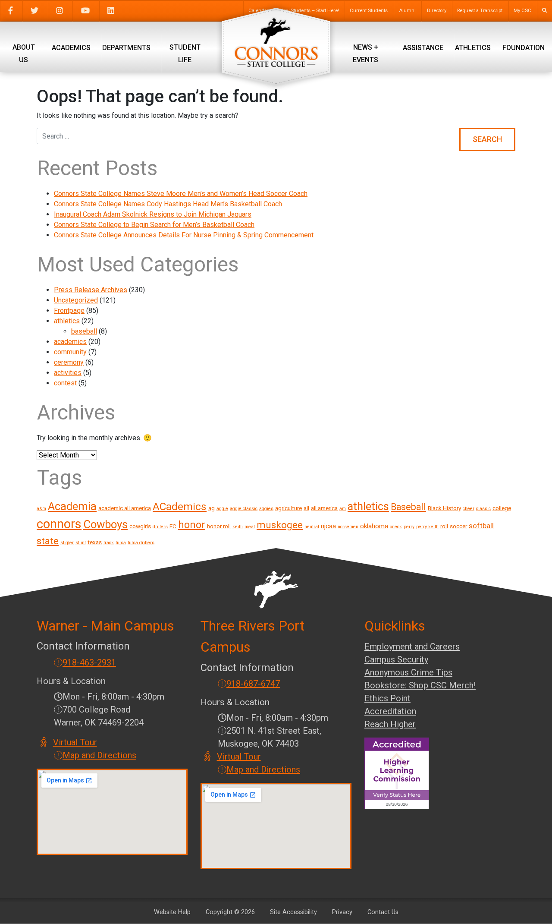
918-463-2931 (89, 662)
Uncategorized (76, 300)
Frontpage (69, 310)
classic (483, 508)
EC (172, 526)
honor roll (219, 526)
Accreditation (390, 711)
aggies (266, 508)
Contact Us (382, 912)
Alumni (407, 10)
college (501, 508)
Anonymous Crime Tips (408, 672)
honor (191, 525)
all (306, 508)
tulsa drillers (141, 543)
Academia (72, 506)
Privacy (342, 912)
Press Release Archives (90, 290)
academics (70, 341)
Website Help (172, 912)
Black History (444, 508)
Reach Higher (390, 724)
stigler (67, 543)
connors (59, 524)
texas (95, 542)
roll (444, 526)
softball (481, 525)
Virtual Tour (75, 742)
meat (250, 527)
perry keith (427, 527)
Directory (436, 10)
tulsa (121, 543)
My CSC (522, 10)
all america (324, 508)
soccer (458, 526)
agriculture (288, 508)
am (342, 508)
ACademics (180, 506)
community (70, 352)
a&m (41, 508)
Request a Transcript (479, 10)
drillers (160, 527)
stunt (80, 543)
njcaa (328, 526)
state (48, 541)
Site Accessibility (293, 912)
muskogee (280, 525)
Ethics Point (387, 698)
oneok (396, 527)
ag (211, 508)
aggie (222, 508)
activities (68, 373)
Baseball (408, 506)
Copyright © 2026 (230, 912)
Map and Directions (99, 755)
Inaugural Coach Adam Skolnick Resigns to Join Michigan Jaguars (152, 214)
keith (237, 527)
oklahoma (374, 526)
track (109, 543)
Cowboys (105, 524)
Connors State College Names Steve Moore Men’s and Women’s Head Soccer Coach (180, 193)
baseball (84, 331)
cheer (468, 508)
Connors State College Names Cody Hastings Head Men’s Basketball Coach (168, 204)
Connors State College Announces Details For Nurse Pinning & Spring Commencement (184, 235)
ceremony (69, 362)
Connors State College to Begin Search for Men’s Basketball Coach (154, 225)
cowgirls (140, 526)
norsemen (348, 527)
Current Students (369, 10)
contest (65, 383)
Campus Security (396, 659)
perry (409, 527)
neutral (311, 527)
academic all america (124, 508)
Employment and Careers (412, 646)
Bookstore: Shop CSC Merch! (420, 685)
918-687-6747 (253, 683)
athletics (67, 321)
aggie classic (243, 508)
